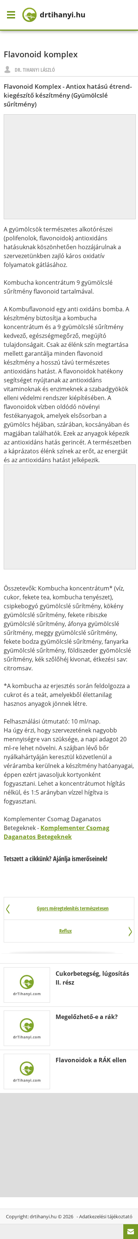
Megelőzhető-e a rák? (87, 1017)
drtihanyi (62, 15)
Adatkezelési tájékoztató (105, 1216)
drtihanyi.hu (43, 1216)
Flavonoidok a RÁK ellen (91, 1060)
